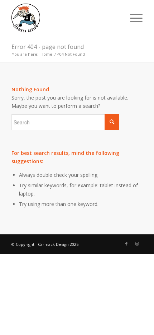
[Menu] (133, 18)
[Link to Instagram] (137, 243)
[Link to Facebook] (126, 243)
